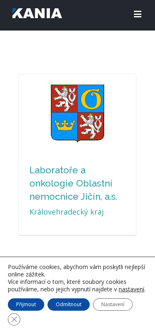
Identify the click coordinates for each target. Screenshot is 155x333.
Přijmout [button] (26, 304)
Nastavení (112, 304)
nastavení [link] (131, 289)
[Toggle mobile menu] (138, 13)
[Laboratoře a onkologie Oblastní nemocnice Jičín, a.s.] (77, 114)
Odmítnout (68, 304)
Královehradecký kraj (66, 212)
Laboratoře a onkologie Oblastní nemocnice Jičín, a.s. (73, 183)
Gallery (78, 88)
